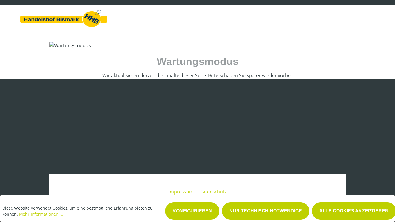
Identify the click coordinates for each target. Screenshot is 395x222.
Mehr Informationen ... (41, 214)
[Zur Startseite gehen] (63, 17)
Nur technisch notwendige (265, 210)
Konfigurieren (192, 210)
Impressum (182, 191)
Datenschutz (213, 191)
